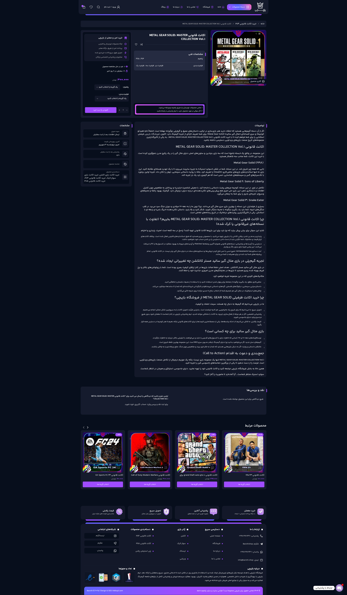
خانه (262, 24)
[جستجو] (98, 7)
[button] (88, 427)
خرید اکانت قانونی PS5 (94, 181)
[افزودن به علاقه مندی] (136, 44)
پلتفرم (126, 87)
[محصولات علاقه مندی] (91, 7)
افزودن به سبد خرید (100, 110)
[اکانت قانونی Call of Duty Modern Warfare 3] (103, 452)
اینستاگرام (100, 535)
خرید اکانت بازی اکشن (109, 175)
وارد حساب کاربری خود (140, 404)
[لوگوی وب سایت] (260, 7)
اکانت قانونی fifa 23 (208, 475)
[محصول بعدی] (256, 33)
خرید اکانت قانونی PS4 (245, 24)
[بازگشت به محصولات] (259, 33)
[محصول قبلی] (262, 33)
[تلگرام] (115, 543)
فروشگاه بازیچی (152, 134)
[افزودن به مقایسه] (141, 44)
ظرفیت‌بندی (124, 94)
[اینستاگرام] (115, 535)
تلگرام (100, 543)
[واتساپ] (115, 550)
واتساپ (100, 550)
